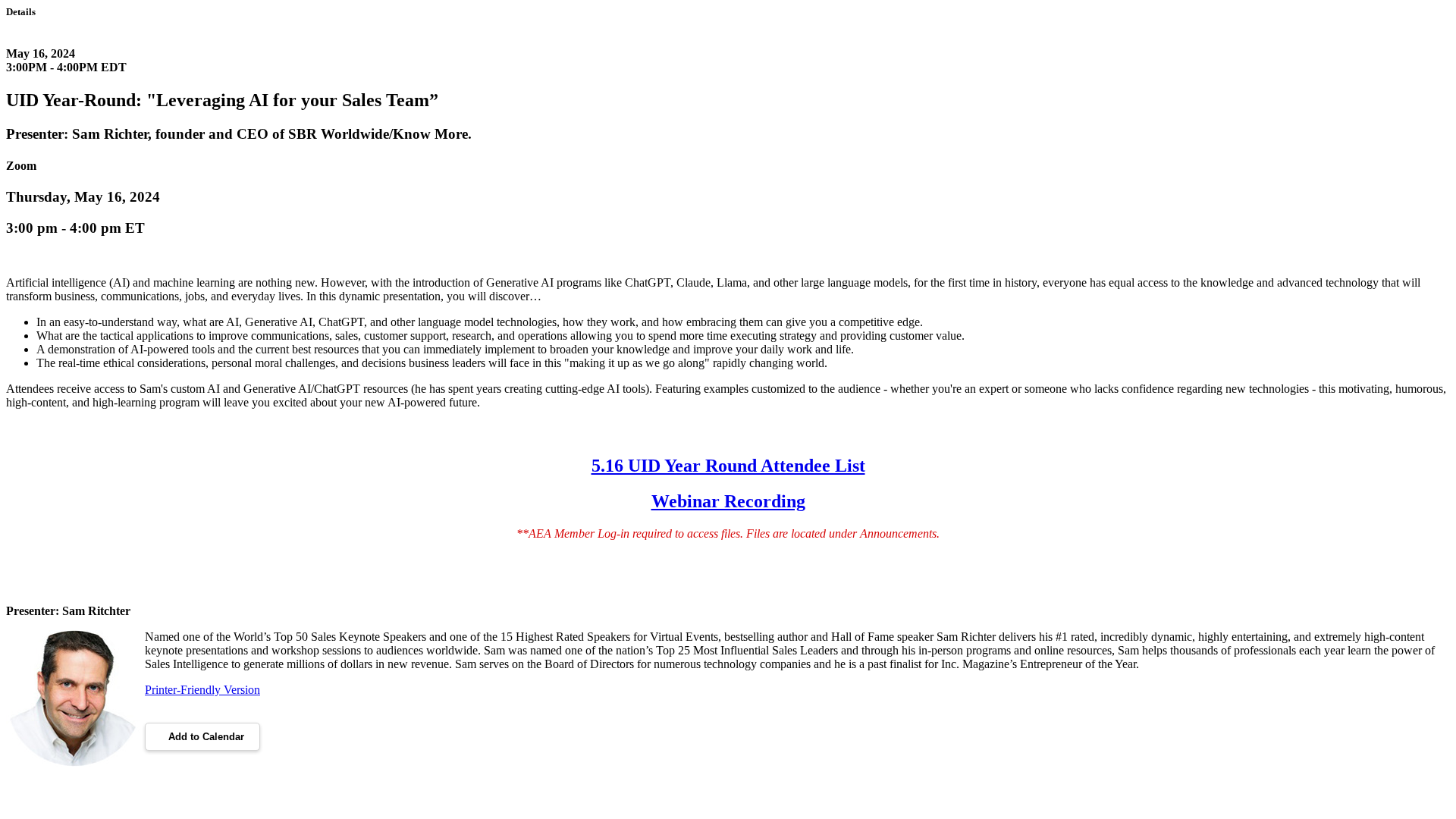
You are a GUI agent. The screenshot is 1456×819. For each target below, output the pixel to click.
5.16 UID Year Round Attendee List (728, 465)
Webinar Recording (728, 501)
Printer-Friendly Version (202, 689)
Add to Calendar (206, 736)
